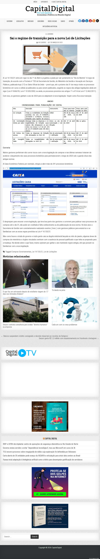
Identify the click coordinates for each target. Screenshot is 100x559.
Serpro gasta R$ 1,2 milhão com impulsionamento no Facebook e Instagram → (69, 338)
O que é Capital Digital (59, 1)
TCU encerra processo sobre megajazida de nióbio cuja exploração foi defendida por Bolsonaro (39, 452)
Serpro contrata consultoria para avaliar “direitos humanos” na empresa (25, 325)
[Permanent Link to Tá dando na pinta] (74, 273)
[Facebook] (83, 20)
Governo (9, 21)
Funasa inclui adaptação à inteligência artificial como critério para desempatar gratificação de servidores (42, 460)
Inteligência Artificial (50, 26)
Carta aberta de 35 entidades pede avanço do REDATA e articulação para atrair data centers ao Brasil (41, 456)
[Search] (97, 20)
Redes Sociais (52, 21)
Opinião (71, 21)
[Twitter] (79, 20)
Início (35, 1)
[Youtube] (90, 20)
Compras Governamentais (21, 252)
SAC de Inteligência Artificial (94, 558)
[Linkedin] (86, 20)
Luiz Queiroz (42, 42)
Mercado (31, 21)
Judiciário (40, 21)
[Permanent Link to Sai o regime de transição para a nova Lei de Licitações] (50, 60)
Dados (63, 21)
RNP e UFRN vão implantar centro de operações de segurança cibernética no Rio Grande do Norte (40, 444)
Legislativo (20, 21)
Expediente (44, 1)
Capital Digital (51, 438)
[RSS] (93, 20)
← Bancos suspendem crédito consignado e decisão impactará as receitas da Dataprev (34, 336)
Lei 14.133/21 (37, 252)
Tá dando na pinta (58, 290)
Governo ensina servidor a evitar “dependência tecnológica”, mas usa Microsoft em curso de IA (39, 448)
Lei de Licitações (50, 252)
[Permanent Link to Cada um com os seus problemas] (74, 309)
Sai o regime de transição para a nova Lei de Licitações (50, 38)
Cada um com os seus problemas (64, 324)
